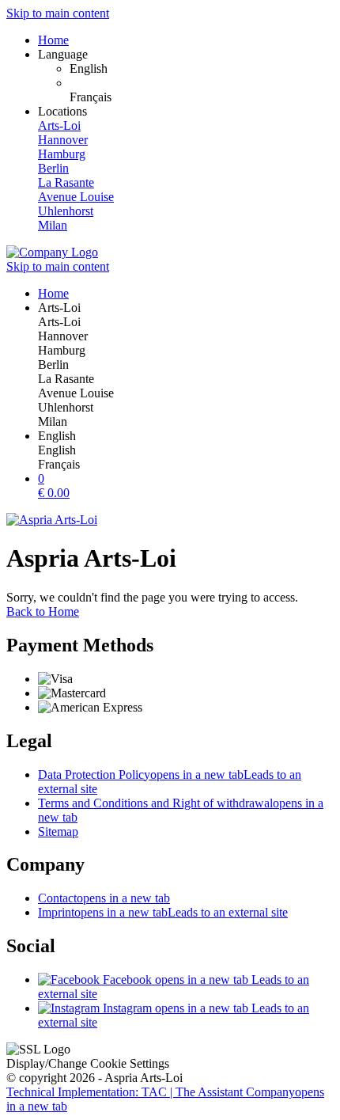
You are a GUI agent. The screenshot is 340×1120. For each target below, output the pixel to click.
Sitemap (58, 831)
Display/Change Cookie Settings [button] (87, 1063)
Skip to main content (57, 13)
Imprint (163, 912)
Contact (104, 898)
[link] (202, 69)
